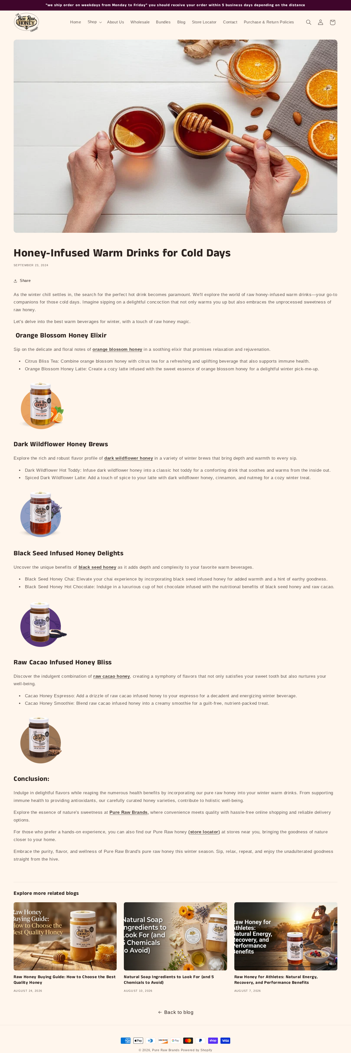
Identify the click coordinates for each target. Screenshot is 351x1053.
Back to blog (179, 1012)
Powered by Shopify (196, 1050)
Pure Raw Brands (166, 1050)
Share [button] (25, 281)
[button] (94, 22)
